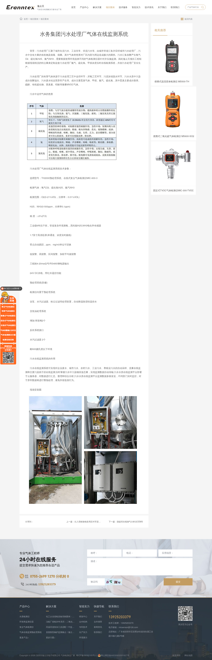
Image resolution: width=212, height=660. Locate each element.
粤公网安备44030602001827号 (115, 655)
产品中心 (84, 7)
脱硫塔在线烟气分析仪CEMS (130, 521)
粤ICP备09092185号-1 (86, 655)
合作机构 (83, 621)
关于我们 (162, 7)
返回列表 (188, 18)
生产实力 (83, 632)
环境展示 (83, 637)
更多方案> (50, 637)
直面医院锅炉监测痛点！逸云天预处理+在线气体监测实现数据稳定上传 (60, 632)
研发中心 (83, 616)
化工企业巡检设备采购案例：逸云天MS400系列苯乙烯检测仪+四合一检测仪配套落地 (60, 616)
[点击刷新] (113, 582)
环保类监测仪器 (26, 621)
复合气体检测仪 (26, 626)
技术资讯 (149, 7)
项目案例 (110, 7)
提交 (178, 582)
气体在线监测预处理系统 (30, 632)
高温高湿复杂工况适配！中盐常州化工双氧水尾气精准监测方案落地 (60, 626)
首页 (73, 7)
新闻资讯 (98, 626)
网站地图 (188, 655)
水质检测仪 (24, 616)
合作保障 (98, 621)
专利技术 (83, 626)
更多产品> (24, 637)
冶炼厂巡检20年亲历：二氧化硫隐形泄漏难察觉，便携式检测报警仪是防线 (60, 621)
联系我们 (175, 7)
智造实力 (136, 7)
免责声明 (176, 655)
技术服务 (123, 7)
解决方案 (97, 7)
